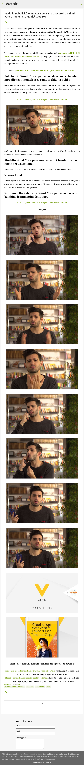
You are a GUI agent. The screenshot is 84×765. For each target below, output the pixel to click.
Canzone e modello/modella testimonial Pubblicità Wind (30, 671)
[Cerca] (81, 3)
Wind (48, 686)
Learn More (38, 763)
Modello (30, 686)
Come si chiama (10, 686)
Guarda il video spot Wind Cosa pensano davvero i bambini (42, 99)
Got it (49, 763)
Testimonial (40, 686)
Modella (21, 686)
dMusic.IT (14, 4)
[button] (5, 21)
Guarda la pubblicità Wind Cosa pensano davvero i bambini (42, 202)
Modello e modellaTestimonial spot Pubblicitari (26, 678)
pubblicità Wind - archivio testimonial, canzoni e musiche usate (44, 71)
